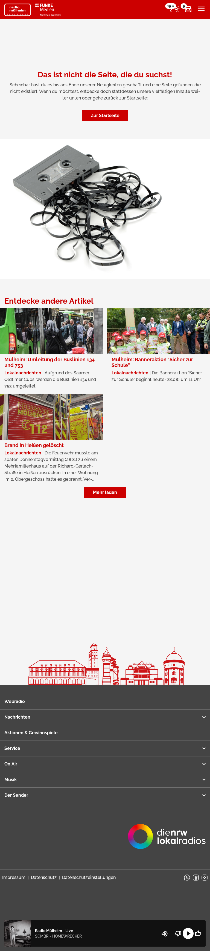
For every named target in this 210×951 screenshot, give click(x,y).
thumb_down (178, 933)
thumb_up (198, 933)
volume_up (164, 934)
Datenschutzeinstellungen (89, 877)
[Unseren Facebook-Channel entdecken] (195, 877)
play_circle (188, 933)
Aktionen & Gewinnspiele (31, 732)
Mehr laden (105, 492)
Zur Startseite (105, 115)
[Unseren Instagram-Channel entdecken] (204, 877)
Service (12, 748)
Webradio (14, 701)
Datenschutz (44, 877)
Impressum (13, 877)
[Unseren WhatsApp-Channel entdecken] (187, 877)
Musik (10, 779)
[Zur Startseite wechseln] (17, 10)
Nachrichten (17, 717)
